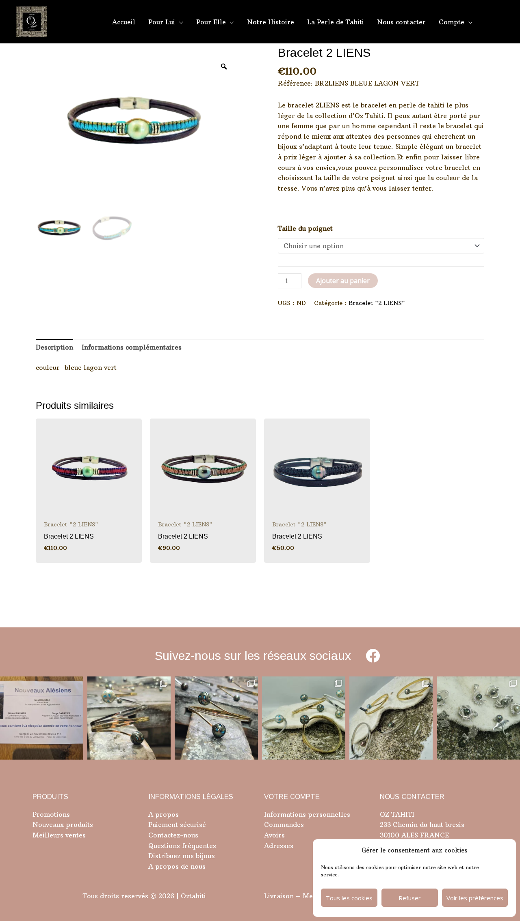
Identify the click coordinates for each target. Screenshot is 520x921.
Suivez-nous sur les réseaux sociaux (253, 655)
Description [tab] (54, 347)
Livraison (279, 896)
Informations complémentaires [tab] (132, 347)
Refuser (410, 898)
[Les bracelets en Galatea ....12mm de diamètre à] (303, 718)
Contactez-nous (173, 835)
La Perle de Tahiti (335, 22)
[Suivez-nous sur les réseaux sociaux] (373, 655)
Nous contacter (401, 22)
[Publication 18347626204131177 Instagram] (129, 718)
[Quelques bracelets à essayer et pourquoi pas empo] (391, 718)
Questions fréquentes (182, 846)
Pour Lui (161, 22)
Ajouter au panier (343, 280)
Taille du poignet (305, 228)
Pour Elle (211, 22)
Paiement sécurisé (177, 824)
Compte (451, 22)
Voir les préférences (474, 898)
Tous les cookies (349, 898)
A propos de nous (177, 866)
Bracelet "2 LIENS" (377, 303)
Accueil (123, 22)
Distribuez (164, 856)
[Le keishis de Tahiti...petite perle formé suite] (478, 718)
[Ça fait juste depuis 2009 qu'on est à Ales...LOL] (41, 718)
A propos (163, 814)
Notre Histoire (270, 22)
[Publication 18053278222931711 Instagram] (216, 718)
